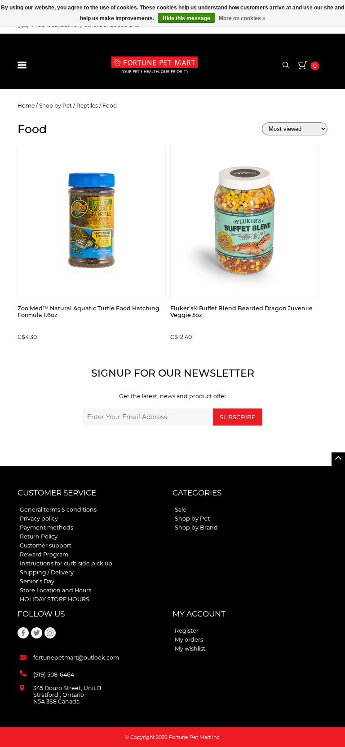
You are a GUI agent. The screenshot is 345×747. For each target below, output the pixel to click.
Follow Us (41, 613)
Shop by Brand (196, 527)
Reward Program (44, 554)
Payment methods (46, 527)
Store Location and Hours (55, 590)
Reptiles (87, 105)
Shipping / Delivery (47, 572)
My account (199, 613)
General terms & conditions (58, 509)
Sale (180, 509)
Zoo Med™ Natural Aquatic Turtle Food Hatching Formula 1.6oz (88, 311)
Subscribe (238, 417)
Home (26, 105)
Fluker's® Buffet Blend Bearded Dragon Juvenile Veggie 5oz (241, 311)
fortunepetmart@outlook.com (76, 657)
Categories (196, 492)
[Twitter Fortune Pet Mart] (36, 632)
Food (109, 105)
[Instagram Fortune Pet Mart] (50, 632)
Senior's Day (37, 581)
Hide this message (186, 18)
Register (187, 630)
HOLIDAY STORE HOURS (54, 599)
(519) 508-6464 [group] (53, 674)
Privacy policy (39, 518)
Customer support (45, 545)
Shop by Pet (55, 105)
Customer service (57, 492)
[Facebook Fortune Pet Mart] (23, 632)
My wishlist (190, 648)
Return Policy (39, 536)
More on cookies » (242, 18)
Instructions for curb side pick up (66, 563)
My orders (189, 639)
